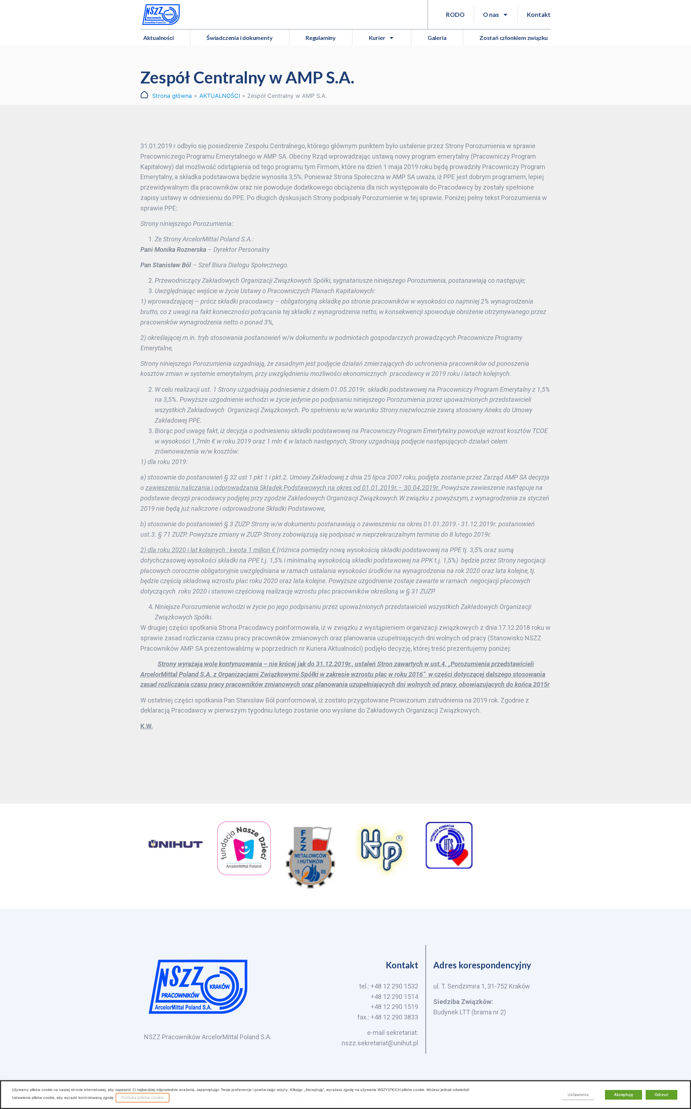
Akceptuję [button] (623, 1094)
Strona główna (172, 95)
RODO (455, 14)
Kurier (377, 37)
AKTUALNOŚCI (219, 95)
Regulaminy (321, 37)
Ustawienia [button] (578, 1094)
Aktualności (158, 37)
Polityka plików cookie (142, 1097)
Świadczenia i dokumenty (239, 37)
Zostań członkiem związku (513, 37)
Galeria (437, 37)
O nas (491, 14)
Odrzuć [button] (661, 1094)
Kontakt (539, 14)
